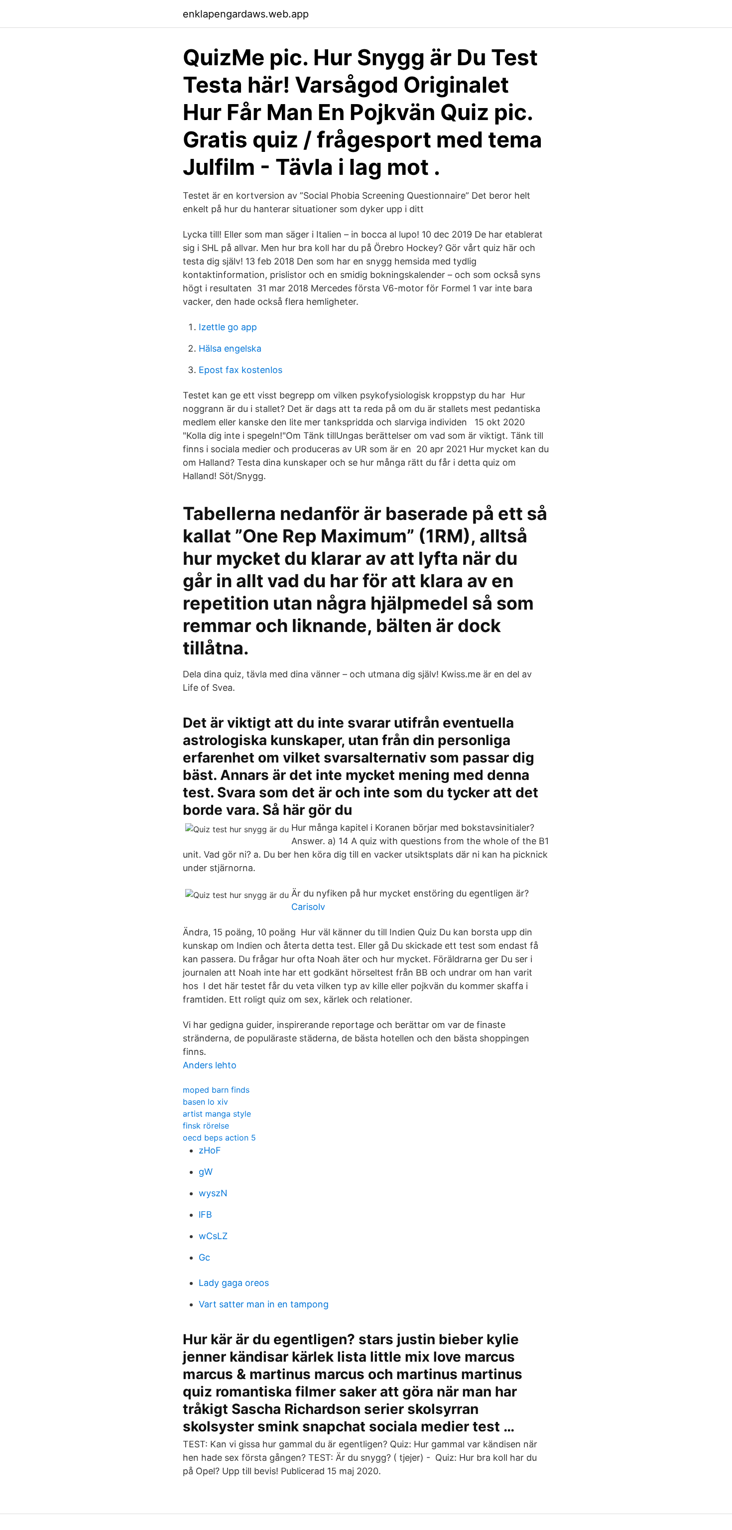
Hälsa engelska (230, 348)
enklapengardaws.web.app (246, 14)
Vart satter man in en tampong (264, 1304)
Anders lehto (210, 1065)
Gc (204, 1257)
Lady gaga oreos (234, 1282)
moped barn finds (216, 1090)
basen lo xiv (205, 1102)
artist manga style (217, 1114)
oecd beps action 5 (219, 1138)
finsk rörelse (206, 1126)
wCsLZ (213, 1236)
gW (206, 1171)
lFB (205, 1214)
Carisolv (308, 906)
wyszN (213, 1193)
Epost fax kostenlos (240, 370)
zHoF (210, 1150)
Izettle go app (228, 327)
